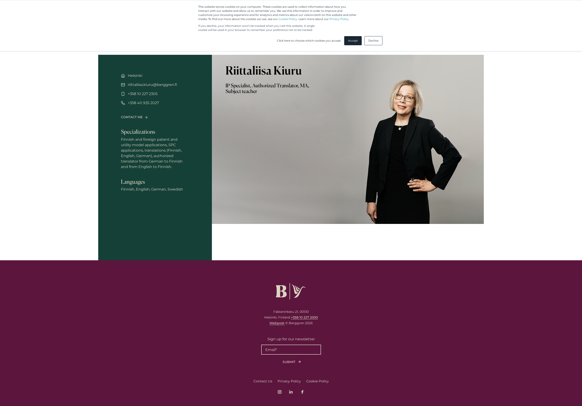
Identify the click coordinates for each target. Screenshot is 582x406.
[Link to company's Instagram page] (279, 391)
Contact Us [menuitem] (262, 381)
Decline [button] (373, 40)
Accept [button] (353, 40)
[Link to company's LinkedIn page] (291, 391)
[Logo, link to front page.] (290, 291)
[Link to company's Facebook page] (302, 391)
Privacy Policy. (339, 19)
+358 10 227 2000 (304, 317)
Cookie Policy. (288, 19)
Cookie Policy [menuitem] (317, 381)
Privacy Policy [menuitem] (289, 381)
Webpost (276, 323)
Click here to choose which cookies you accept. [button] (309, 40)
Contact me (132, 117)
